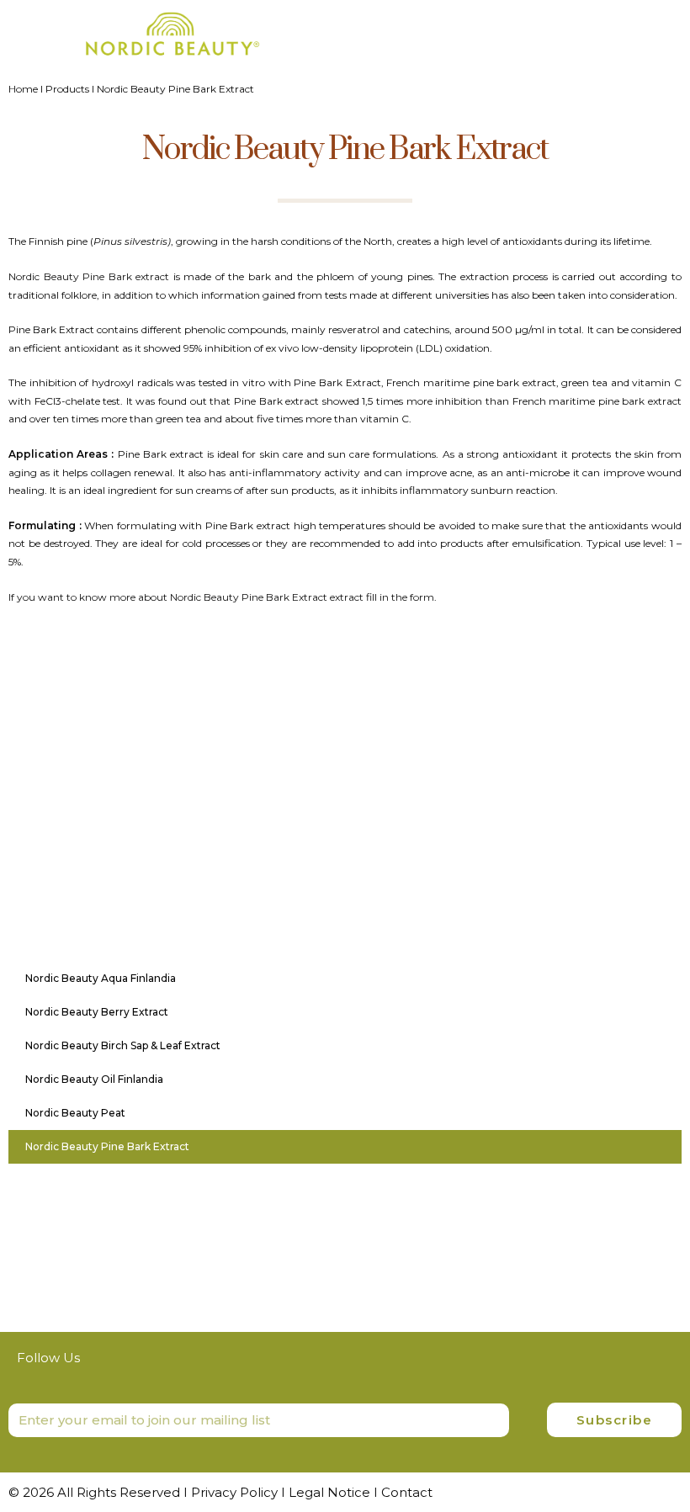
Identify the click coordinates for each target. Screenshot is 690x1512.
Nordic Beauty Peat (75, 1112)
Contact (407, 1492)
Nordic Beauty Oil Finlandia (94, 1079)
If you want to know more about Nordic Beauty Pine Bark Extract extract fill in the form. (222, 597)
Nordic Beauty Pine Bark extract (88, 276)
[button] (666, 27)
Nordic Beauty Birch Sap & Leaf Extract (122, 1045)
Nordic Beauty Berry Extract (96, 1011)
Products (67, 88)
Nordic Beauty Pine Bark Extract (107, 1146)
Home (23, 88)
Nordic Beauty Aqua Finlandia (100, 978)
